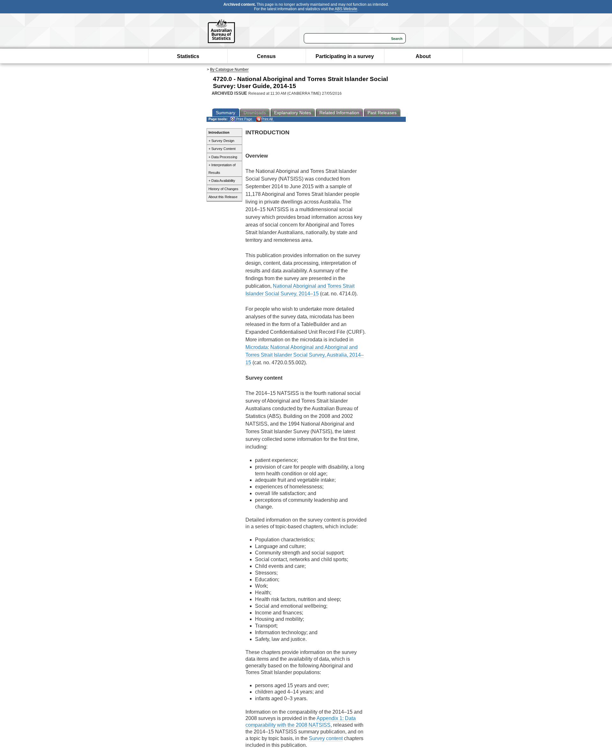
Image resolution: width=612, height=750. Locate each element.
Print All (267, 119)
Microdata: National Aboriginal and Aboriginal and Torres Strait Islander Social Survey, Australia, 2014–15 (304, 355)
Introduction (218, 132)
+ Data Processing (222, 157)
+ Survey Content (222, 149)
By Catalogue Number (229, 69)
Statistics (188, 56)
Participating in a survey (345, 56)
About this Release (222, 197)
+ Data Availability (221, 180)
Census (266, 56)
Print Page (243, 119)
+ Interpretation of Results (222, 169)
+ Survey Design (221, 141)
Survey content (326, 738)
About (423, 56)
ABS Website (346, 9)
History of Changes (223, 189)
